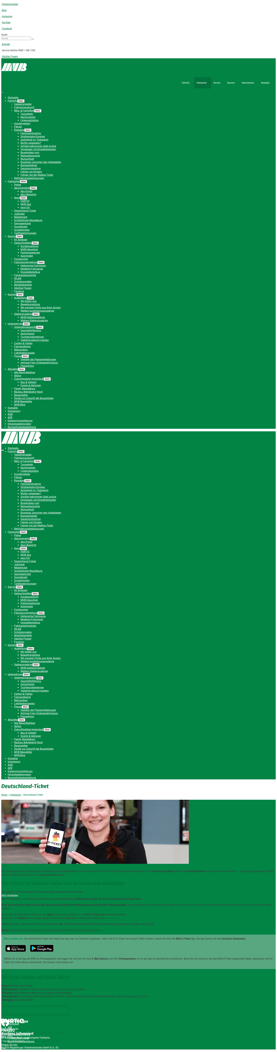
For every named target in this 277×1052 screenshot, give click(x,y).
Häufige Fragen (9, 56)
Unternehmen (248, 82)
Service (217, 82)
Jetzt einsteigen (9, 895)
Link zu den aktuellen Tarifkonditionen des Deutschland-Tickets (34, 1005)
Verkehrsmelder (9, 4)
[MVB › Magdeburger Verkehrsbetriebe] (138, 67)
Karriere (231, 82)
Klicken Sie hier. (9, 1044)
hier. (101, 930)
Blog (4, 10)
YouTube (6, 22)
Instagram (6, 16)
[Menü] (2, 92)
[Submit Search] (33, 39)
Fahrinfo (186, 82)
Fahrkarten (202, 82)
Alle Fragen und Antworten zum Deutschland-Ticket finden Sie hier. (35, 1014)
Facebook (6, 28)
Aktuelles (265, 82)
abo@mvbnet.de (111, 918)
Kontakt (5, 44)
